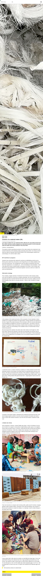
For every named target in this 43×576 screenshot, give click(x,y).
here (14, 428)
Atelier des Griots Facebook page (25, 562)
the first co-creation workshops (20, 277)
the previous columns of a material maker (13, 567)
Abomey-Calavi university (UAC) (21, 250)
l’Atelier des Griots (22, 425)
